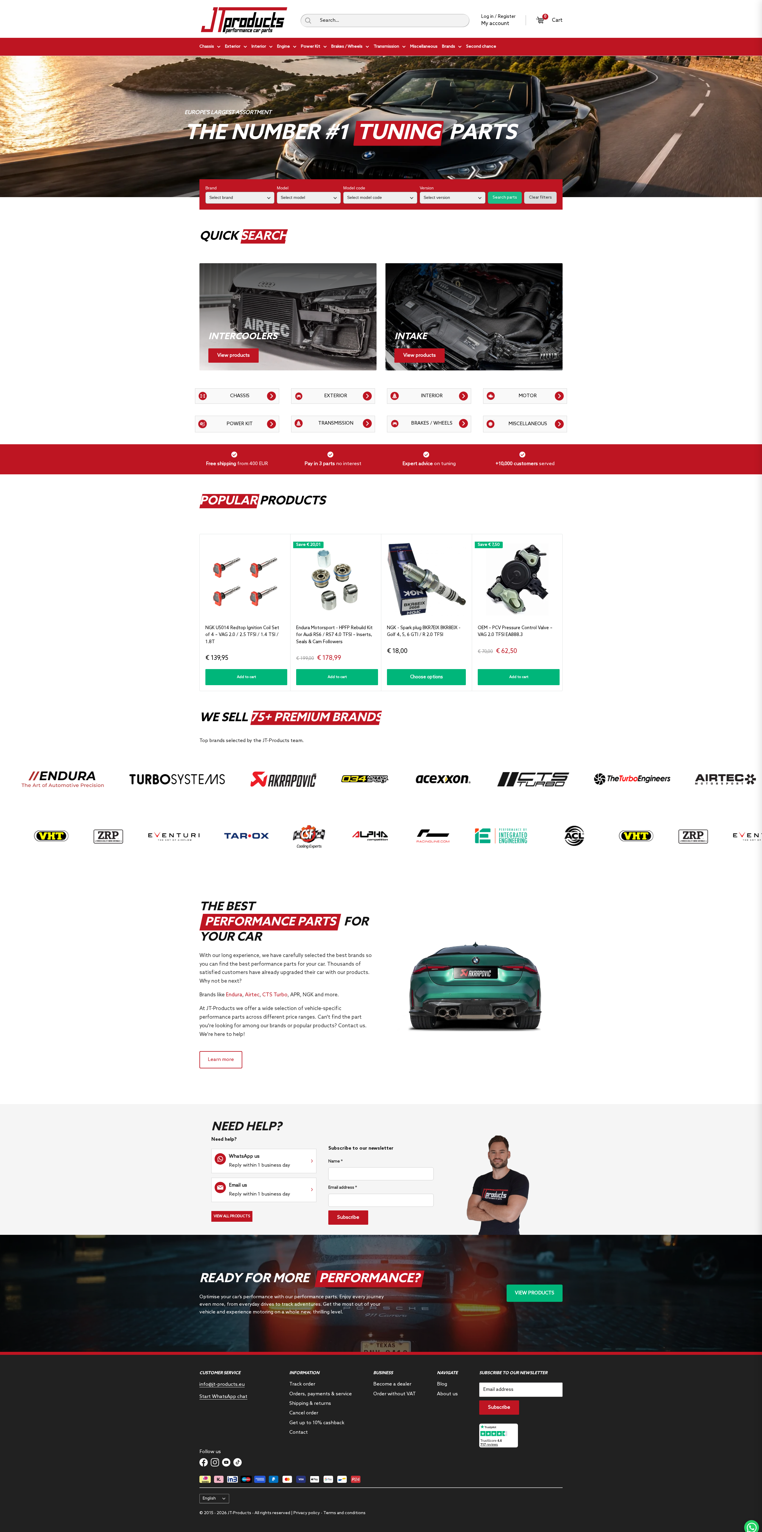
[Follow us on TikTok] (237, 1462)
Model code (354, 188)
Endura (234, 995)
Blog (442, 1384)
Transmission (386, 46)
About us (447, 1394)
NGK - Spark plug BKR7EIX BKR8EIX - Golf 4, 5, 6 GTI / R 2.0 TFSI (423, 631)
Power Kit (310, 46)
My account (495, 24)
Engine (283, 46)
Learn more (221, 1059)
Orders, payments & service (320, 1394)
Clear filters (540, 197)
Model (282, 188)
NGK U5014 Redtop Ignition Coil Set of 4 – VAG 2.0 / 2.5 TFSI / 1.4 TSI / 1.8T (242, 635)
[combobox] (392, 20)
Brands (448, 46)
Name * (335, 1161)
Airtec (252, 995)
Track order (302, 1384)
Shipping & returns (310, 1403)
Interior (259, 46)
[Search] (308, 20)
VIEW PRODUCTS (534, 1293)
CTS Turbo (275, 995)
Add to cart (246, 677)
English (209, 1498)
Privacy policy (307, 1513)
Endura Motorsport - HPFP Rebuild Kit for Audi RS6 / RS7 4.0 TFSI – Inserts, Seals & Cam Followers (334, 635)
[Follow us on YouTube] (226, 1462)
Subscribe (348, 1217)
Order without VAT (394, 1394)
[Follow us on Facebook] (203, 1462)
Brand (211, 188)
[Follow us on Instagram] (215, 1462)
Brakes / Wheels (347, 46)
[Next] (563, 612)
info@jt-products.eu (222, 1384)
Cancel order (303, 1413)
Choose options (426, 677)
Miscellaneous (424, 46)
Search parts (505, 197)
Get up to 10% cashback (316, 1423)
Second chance (481, 46)
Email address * (342, 1187)
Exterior (233, 46)
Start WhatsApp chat (223, 1396)
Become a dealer (392, 1384)
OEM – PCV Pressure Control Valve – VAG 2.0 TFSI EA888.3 (515, 631)
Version (427, 188)
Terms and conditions (344, 1513)
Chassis (206, 46)
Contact (298, 1432)
